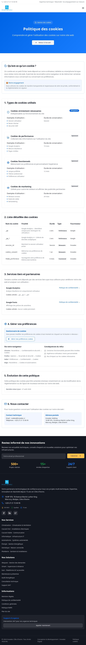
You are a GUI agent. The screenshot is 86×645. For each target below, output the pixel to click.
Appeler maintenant (43, 625)
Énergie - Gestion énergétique (12, 544)
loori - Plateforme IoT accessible (13, 570)
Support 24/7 (6, 585)
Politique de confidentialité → (69, 288)
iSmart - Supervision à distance (13, 566)
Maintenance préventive (10, 574)
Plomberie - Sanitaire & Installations (14, 551)
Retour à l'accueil (45, 43)
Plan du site (6, 611)
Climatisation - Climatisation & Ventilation (16, 525)
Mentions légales (8, 596)
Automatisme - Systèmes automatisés (15, 540)
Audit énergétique (8, 578)
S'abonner (74, 456)
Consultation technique (10, 581)
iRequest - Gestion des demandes (13, 563)
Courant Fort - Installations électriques (15, 529)
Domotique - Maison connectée (13, 548)
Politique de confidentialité (11, 600)
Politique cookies (76, 640)
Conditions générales (9, 604)
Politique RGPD (7, 608)
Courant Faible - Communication (13, 533)
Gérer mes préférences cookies (22, 339)
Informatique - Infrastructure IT (13, 536)
